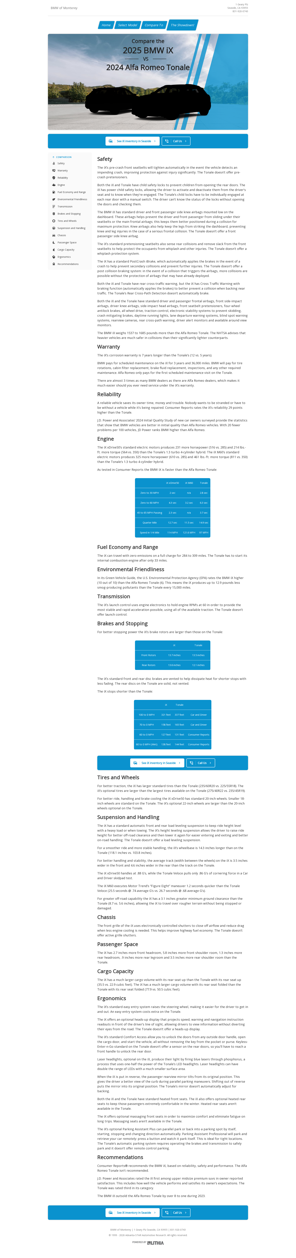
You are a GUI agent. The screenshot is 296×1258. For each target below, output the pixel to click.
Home (106, 25)
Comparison (64, 157)
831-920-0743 (240, 11)
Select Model (128, 25)
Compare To (154, 25)
